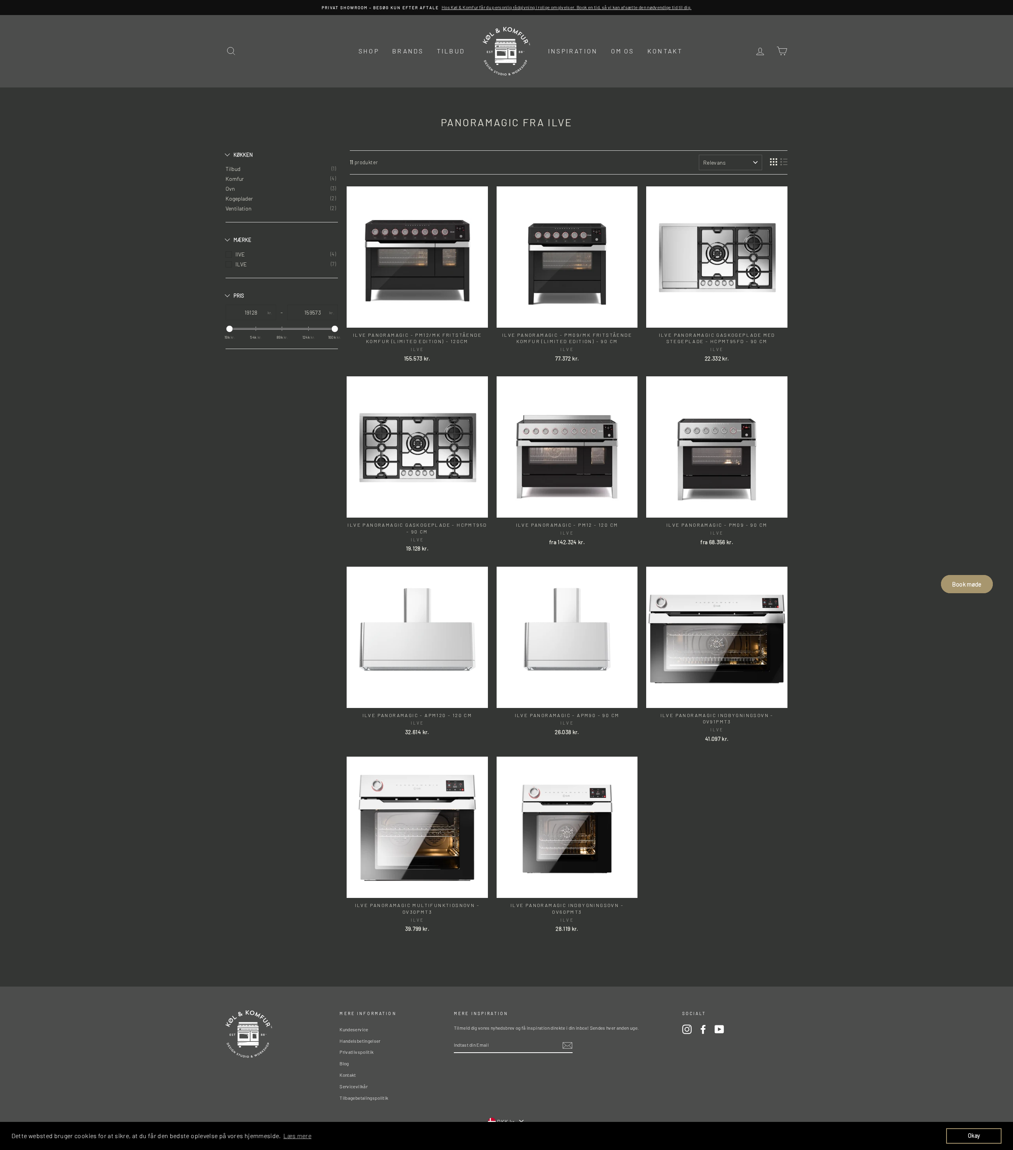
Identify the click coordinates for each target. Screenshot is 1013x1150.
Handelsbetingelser (360, 1041)
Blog (344, 1063)
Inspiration (573, 51)
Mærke (242, 240)
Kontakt (665, 51)
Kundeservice (354, 1029)
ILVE (241, 264)
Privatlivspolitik (357, 1052)
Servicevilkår (354, 1086)
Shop (369, 51)
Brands (407, 51)
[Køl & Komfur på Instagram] (687, 1029)
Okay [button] (974, 1135)
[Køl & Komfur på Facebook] (703, 1029)
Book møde (966, 584)
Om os (622, 51)
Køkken (243, 155)
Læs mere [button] (297, 1135)
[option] (506, 7)
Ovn (230, 188)
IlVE (240, 254)
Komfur (235, 178)
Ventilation (239, 208)
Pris (238, 295)
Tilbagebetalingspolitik (364, 1098)
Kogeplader (239, 198)
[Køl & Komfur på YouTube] (719, 1029)
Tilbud (451, 51)
